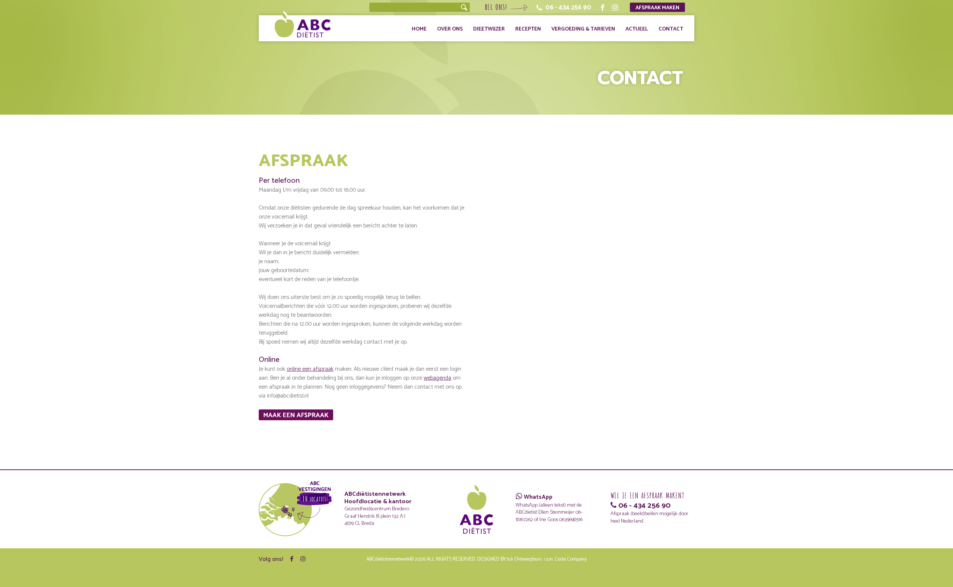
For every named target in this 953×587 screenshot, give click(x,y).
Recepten (528, 29)
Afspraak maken (657, 7)
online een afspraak (310, 369)
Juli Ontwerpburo (524, 559)
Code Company (571, 559)
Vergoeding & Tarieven (583, 29)
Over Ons (450, 29)
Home (419, 29)
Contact (671, 29)
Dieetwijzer (489, 29)
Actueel (636, 29)
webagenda (437, 378)
